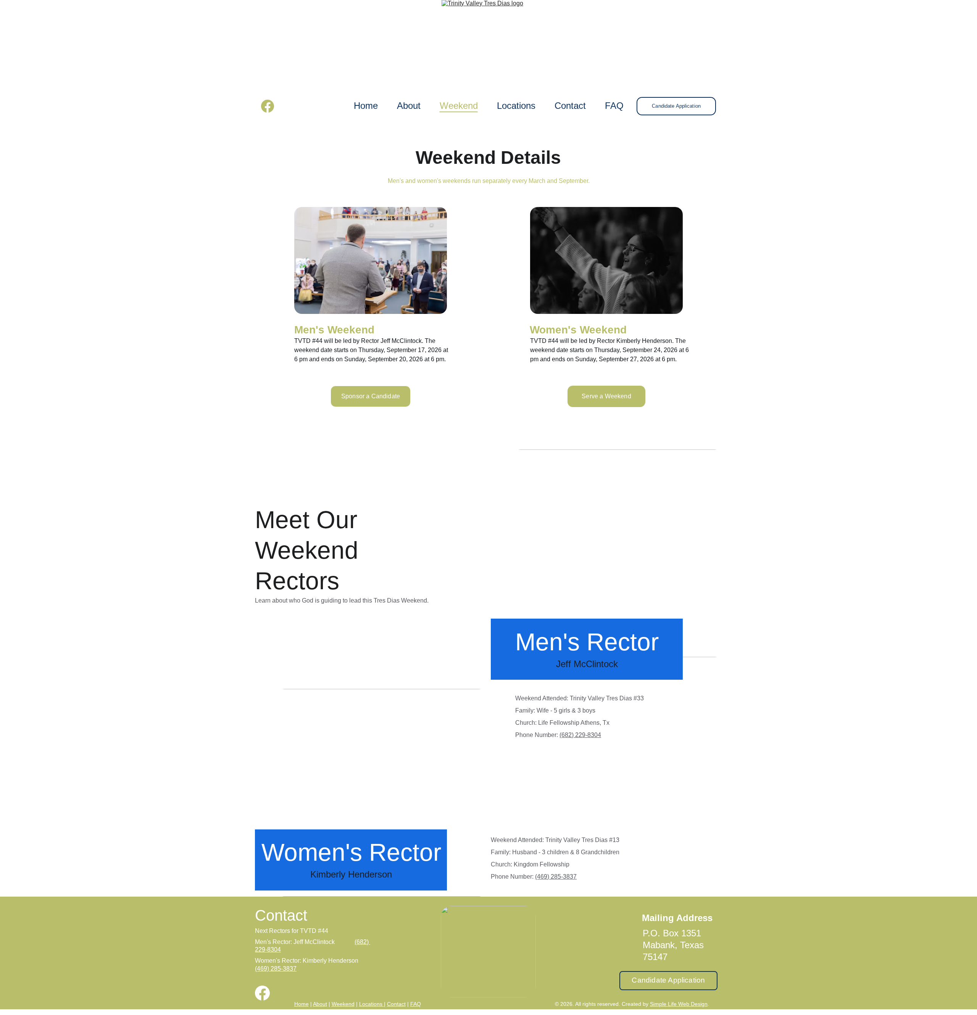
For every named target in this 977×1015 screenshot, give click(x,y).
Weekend (459, 105)
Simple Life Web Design (679, 1004)
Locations (516, 105)
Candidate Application (676, 106)
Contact (570, 105)
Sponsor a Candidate (370, 396)
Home (366, 105)
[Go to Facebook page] (267, 106)
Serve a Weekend (606, 396)
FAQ (614, 105)
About (409, 105)
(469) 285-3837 (556, 876)
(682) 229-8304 (580, 735)
